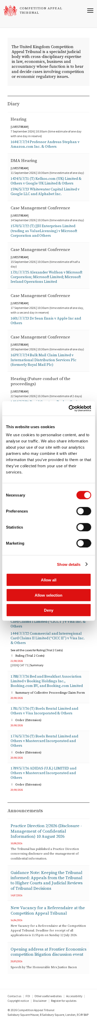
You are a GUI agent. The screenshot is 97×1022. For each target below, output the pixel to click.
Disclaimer (40, 1001)
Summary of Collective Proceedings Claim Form (50, 693)
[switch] (83, 511)
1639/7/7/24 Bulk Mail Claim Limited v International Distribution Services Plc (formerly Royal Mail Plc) (43, 360)
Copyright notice (18, 1001)
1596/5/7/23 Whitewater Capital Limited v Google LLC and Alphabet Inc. (45, 191)
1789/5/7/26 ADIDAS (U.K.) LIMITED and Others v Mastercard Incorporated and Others (43, 773)
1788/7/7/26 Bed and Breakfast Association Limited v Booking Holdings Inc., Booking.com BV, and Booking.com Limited (47, 681)
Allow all (48, 580)
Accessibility (74, 996)
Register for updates (63, 1001)
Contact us (14, 996)
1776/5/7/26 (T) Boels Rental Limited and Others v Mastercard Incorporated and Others (44, 741)
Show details (68, 564)
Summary (36, 665)
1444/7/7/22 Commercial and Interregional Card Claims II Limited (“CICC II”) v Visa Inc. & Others (48, 638)
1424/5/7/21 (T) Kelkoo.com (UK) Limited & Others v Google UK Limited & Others (46, 181)
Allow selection (48, 595)
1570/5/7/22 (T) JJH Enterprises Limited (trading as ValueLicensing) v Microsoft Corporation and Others (44, 231)
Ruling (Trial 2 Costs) (29, 656)
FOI (28, 996)
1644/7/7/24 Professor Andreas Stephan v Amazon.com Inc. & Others (45, 144)
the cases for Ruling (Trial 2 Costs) (37, 650)
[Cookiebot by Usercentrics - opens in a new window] (69, 408)
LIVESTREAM (20, 127)
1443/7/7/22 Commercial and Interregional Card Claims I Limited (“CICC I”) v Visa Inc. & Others (48, 622)
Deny (48, 610)
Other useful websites (48, 996)
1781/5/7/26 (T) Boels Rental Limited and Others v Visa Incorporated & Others (44, 711)
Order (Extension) (28, 720)
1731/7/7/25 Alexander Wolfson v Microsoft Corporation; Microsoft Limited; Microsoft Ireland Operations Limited (46, 277)
